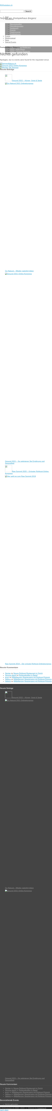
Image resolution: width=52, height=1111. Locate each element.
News (7, 40)
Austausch (14, 28)
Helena (8, 679)
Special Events (10, 42)
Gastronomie (15, 32)
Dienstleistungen (16, 26)
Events (13, 30)
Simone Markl (10, 675)
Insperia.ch (41, 1108)
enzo (7, 677)
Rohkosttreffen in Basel (28, 675)
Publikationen (15, 34)
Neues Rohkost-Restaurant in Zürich (28, 673)
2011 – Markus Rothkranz (20, 47)
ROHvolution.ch (6, 5)
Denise (8, 673)
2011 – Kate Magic (17, 49)
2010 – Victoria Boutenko (20, 51)
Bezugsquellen (16, 24)
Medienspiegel (10, 38)
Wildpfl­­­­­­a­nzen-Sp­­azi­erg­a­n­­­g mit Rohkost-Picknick (31, 677)
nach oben (4, 1110)
